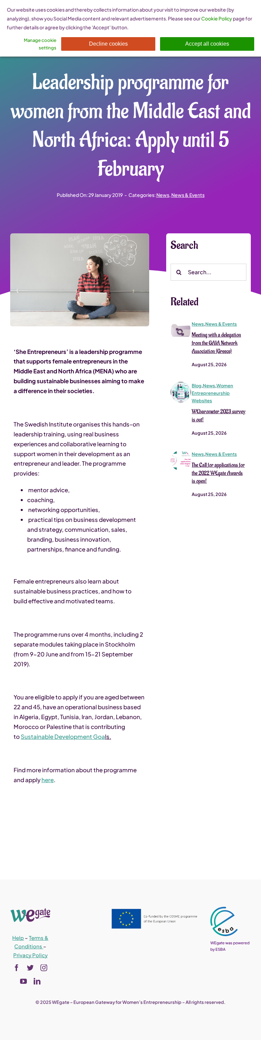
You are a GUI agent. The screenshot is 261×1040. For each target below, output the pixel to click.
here (47, 779)
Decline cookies (108, 44)
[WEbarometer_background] (181, 384)
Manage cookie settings (40, 43)
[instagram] (43, 967)
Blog (197, 385)
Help (18, 937)
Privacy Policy (30, 955)
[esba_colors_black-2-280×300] (224, 909)
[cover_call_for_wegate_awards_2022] (181, 453)
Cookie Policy (216, 18)
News (162, 195)
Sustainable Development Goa (63, 736)
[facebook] (16, 967)
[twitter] (30, 967)
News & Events (188, 195)
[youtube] (23, 981)
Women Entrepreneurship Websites (212, 393)
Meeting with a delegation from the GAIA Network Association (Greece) (216, 343)
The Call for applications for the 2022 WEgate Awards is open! (218, 473)
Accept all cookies (207, 44)
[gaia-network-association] (181, 323)
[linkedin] (37, 981)
